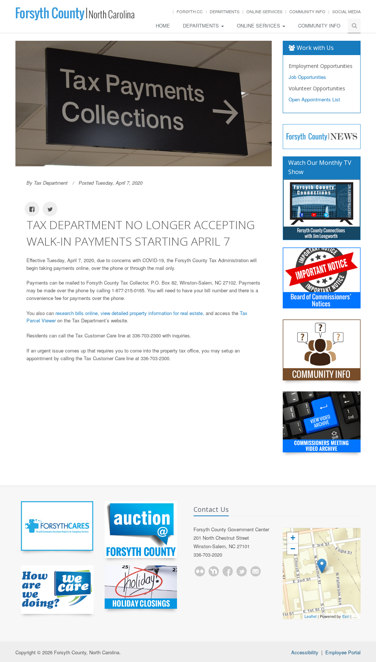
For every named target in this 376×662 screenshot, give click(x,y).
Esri (345, 616)
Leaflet (310, 616)
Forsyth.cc (190, 11)
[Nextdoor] (214, 571)
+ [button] (292, 537)
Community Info (307, 11)
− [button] (292, 548)
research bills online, (77, 313)
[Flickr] (200, 571)
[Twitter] (241, 571)
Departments (224, 11)
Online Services (264, 11)
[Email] (255, 571)
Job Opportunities (307, 76)
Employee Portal (343, 652)
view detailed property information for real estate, (152, 313)
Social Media (346, 11)
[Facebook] (228, 571)
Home (163, 25)
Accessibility (304, 652)
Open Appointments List (314, 99)
